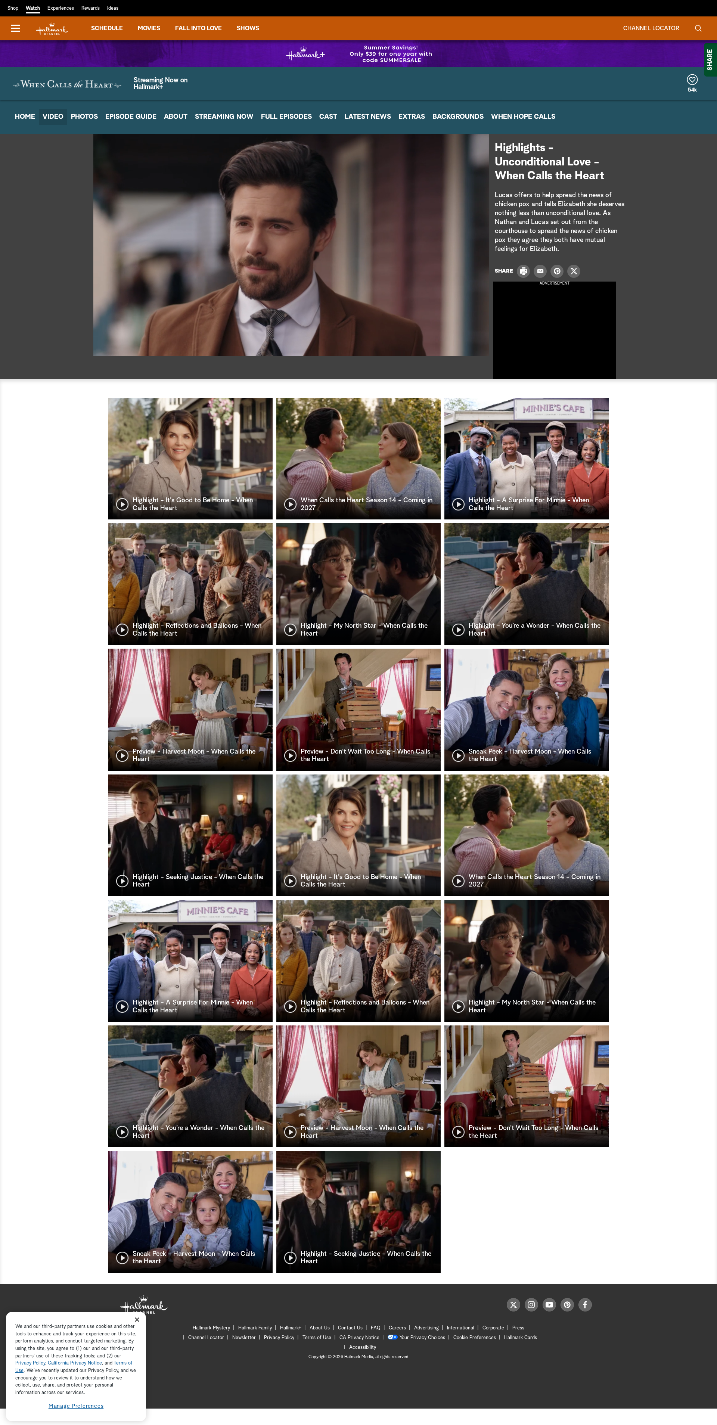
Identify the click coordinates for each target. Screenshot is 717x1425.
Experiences (60, 8)
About (175, 117)
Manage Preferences (76, 1406)
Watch (33, 8)
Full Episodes (286, 117)
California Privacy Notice (75, 1363)
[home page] (52, 28)
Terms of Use (316, 1337)
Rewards (90, 8)
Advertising (426, 1328)
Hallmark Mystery (211, 1328)
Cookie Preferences (474, 1337)
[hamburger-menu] (15, 28)
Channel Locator (651, 28)
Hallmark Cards (520, 1337)
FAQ (376, 1328)
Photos (84, 117)
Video (53, 117)
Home (25, 117)
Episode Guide (130, 117)
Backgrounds (458, 117)
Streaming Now (224, 117)
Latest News (368, 117)
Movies (149, 28)
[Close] (137, 1319)
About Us (320, 1328)
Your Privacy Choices (422, 1337)
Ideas (112, 8)
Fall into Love (198, 28)
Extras (411, 117)
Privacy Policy (279, 1337)
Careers (397, 1328)
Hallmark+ (290, 1328)
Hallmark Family (255, 1328)
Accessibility (362, 1347)
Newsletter (244, 1337)
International (460, 1328)
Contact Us (350, 1328)
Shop (12, 8)
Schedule (107, 28)
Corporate (493, 1328)
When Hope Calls (523, 117)
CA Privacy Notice (359, 1337)
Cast (328, 117)
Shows (248, 28)
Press (518, 1328)
